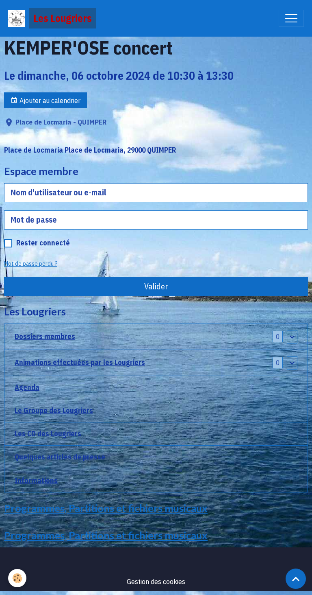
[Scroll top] (296, 579)
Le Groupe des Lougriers (54, 410)
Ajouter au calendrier (49, 100)
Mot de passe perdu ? (30, 263)
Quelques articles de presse (60, 457)
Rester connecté (43, 242)
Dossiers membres (45, 336)
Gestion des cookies (156, 581)
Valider (156, 286)
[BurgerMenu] (291, 18)
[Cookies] (17, 578)
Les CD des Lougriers (48, 433)
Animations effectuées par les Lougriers (80, 362)
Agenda (27, 387)
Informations (36, 480)
